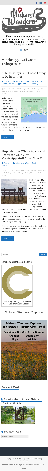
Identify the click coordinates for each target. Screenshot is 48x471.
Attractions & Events (23, 81)
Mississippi (16, 84)
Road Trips (25, 84)
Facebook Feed (10, 387)
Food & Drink (6, 84)
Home (24, 469)
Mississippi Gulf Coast (26, 89)
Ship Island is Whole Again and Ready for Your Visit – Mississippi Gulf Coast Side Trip (23, 154)
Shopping (34, 84)
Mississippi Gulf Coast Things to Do (22, 91)
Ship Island (30, 173)
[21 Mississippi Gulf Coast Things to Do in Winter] (34, 98)
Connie (6, 81)
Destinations (37, 81)
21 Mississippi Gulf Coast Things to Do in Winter (23, 74)
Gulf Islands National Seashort (27, 170)
